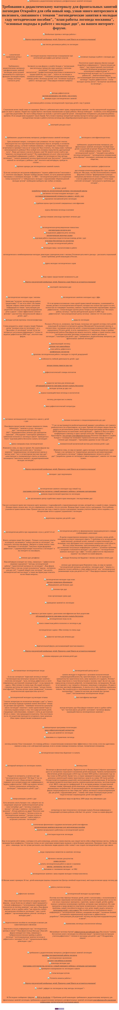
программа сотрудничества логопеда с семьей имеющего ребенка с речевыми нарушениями (59, 491)
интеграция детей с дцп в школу (66, 910)
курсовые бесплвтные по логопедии (59, 241)
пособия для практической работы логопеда (59, 955)
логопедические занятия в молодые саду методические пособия (59, 827)
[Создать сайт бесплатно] (59, 1009)
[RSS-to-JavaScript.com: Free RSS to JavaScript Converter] (43, 997)
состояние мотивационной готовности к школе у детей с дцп (59, 196)
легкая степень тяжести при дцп (59, 365)
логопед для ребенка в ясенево (59, 961)
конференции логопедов (59, 352)
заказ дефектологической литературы (59, 730)
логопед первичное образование (59, 582)
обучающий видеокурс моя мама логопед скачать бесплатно (59, 386)
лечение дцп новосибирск (59, 346)
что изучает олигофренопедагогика (76, 436)
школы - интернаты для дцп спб (59, 866)
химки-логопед (59, 861)
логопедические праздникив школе (65, 1002)
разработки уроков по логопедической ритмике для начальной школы (59, 191)
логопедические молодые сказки (60, 235)
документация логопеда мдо (59, 230)
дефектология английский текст (87, 932)
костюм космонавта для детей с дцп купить (59, 96)
